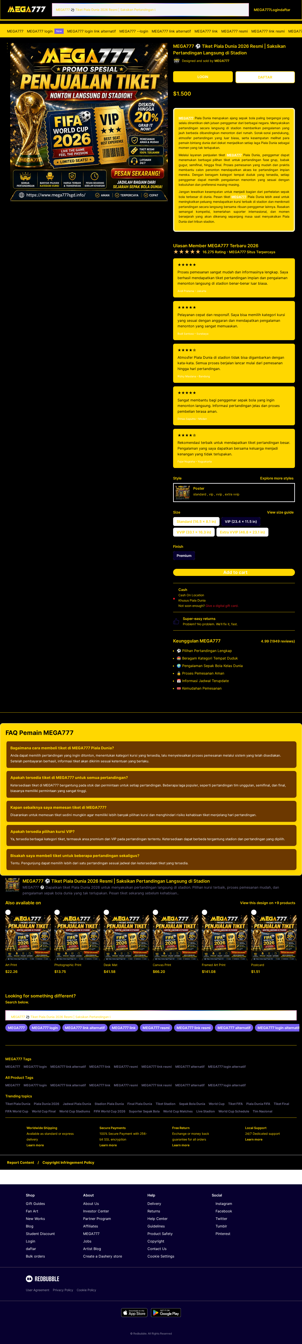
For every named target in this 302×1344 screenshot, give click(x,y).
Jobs (87, 1241)
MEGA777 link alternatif (171, 31)
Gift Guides (35, 1203)
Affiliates (90, 1226)
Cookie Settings (160, 1256)
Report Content (20, 1162)
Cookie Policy (86, 1290)
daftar (31, 1248)
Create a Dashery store (102, 1256)
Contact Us (156, 1248)
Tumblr (221, 1226)
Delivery (154, 1203)
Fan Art (32, 1211)
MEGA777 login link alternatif (91, 31)
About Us (91, 1203)
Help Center (157, 1218)
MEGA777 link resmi (268, 31)
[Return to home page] (27, 9)
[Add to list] (8, 912)
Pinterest (223, 1233)
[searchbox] (151, 1015)
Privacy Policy (63, 1290)
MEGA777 (15, 31)
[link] (16, 1027)
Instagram (224, 1203)
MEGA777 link (206, 31)
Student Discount (40, 1233)
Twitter (221, 1218)
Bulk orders (35, 1256)
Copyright (155, 1241)
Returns (153, 1211)
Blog (29, 1226)
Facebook (224, 1211)
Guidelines (156, 1226)
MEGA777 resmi (234, 31)
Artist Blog (92, 1248)
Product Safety (160, 1233)
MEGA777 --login (133, 31)
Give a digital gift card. (222, 606)
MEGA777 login (44, 31)
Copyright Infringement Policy (68, 1162)
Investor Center (96, 1211)
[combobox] (150, 10)
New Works (35, 1218)
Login (30, 1241)
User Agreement (37, 1290)
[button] (7, 43)
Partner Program (97, 1218)
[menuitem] (15, 31)
